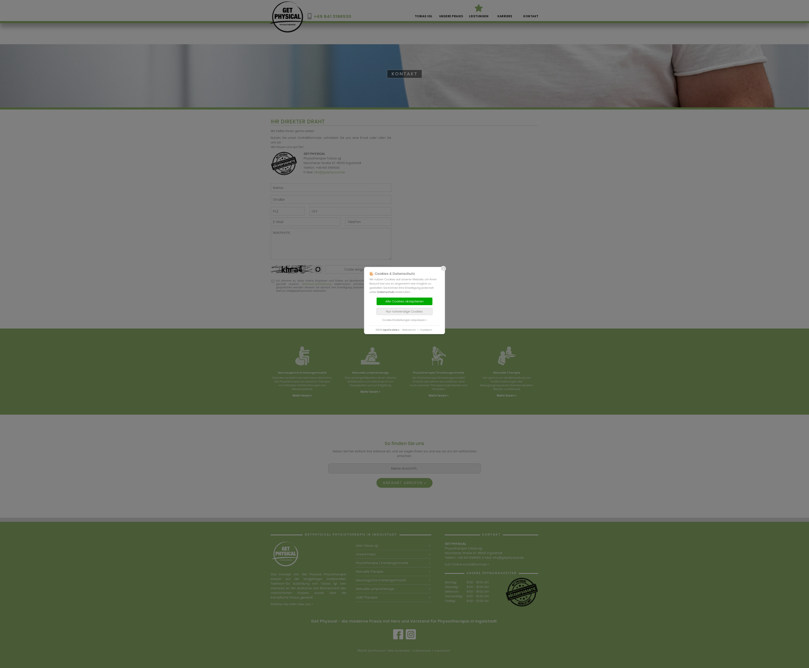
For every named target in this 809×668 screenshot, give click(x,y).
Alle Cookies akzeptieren (404, 301)
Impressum (426, 329)
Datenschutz (386, 292)
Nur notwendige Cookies (404, 311)
